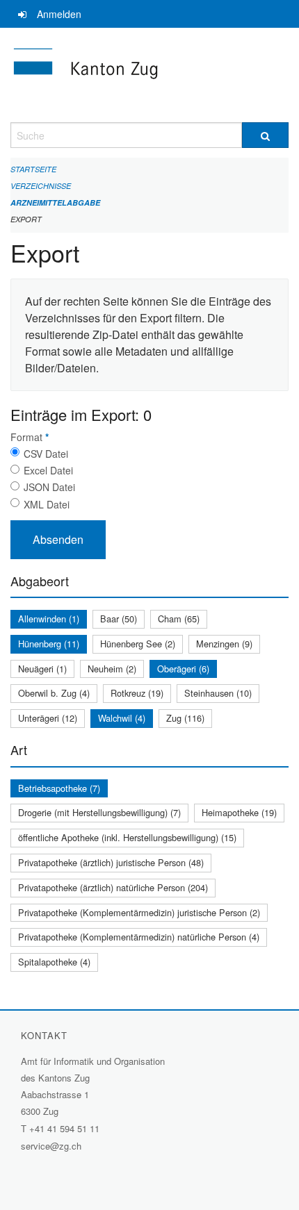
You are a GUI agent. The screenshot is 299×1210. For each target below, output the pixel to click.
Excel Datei (48, 470)
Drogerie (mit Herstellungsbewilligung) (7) (99, 812)
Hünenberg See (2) (137, 643)
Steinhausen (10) (218, 692)
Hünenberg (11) (48, 643)
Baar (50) (118, 618)
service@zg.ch (51, 1145)
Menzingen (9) (224, 643)
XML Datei (47, 504)
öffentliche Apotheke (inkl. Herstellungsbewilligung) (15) (127, 837)
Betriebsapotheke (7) (59, 788)
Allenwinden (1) (48, 618)
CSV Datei (46, 454)
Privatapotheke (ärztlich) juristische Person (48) (111, 862)
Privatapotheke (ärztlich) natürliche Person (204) (113, 887)
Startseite (33, 169)
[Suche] (265, 135)
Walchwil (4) (121, 717)
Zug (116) (185, 717)
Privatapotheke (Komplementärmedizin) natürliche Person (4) (138, 936)
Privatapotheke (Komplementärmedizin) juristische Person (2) (139, 912)
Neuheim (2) (112, 668)
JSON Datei (49, 487)
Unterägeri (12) (47, 717)
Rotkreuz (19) (137, 692)
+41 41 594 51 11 (64, 1128)
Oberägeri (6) (183, 668)
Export (26, 219)
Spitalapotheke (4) (54, 961)
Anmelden (59, 14)
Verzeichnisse (40, 186)
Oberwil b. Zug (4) (54, 692)
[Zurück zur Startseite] (149, 75)
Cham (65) (179, 618)
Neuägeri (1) (42, 668)
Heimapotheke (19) (239, 812)
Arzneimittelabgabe (55, 202)
